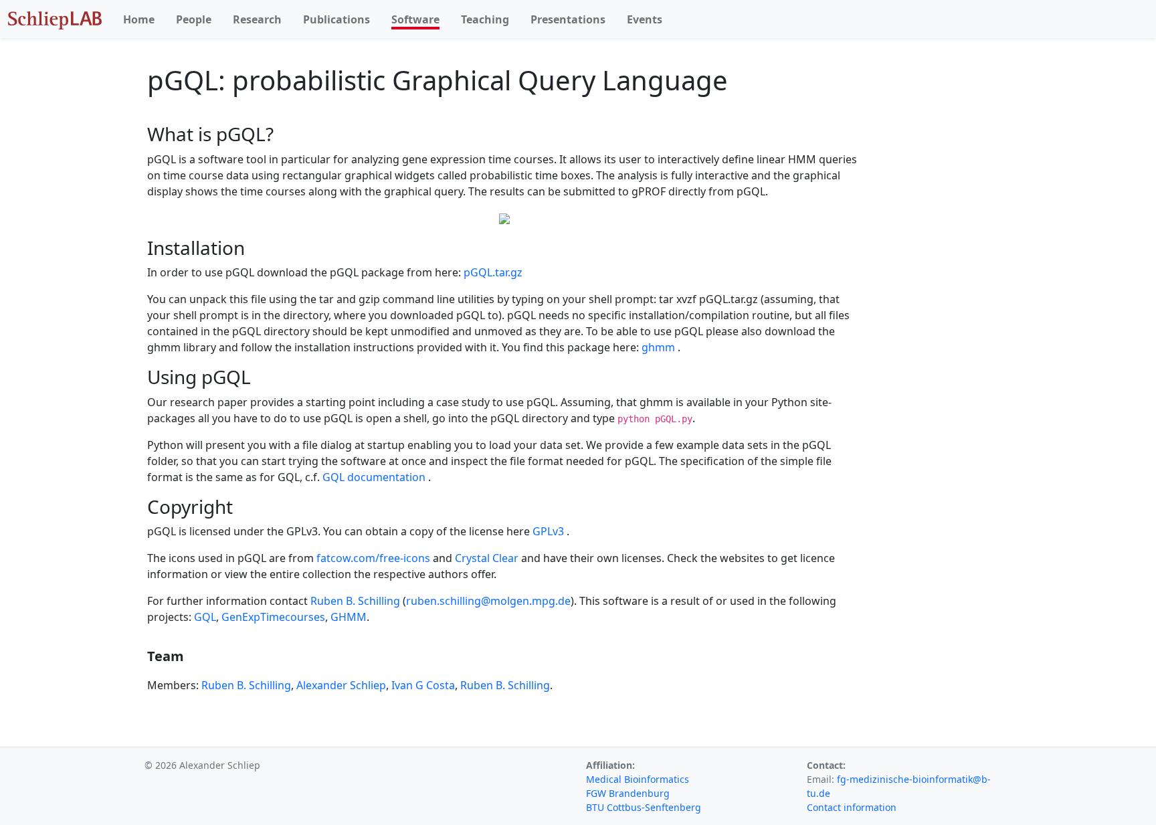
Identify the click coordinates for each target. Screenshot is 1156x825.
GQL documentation (375, 477)
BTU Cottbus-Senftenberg (643, 807)
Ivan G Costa (423, 685)
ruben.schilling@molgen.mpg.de (488, 600)
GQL (205, 617)
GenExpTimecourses (273, 617)
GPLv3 (550, 531)
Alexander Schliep (341, 685)
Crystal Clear (488, 558)
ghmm (660, 347)
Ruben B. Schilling (355, 600)
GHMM (348, 617)
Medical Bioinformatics (637, 779)
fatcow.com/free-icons (374, 558)
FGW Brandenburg (628, 793)
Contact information (851, 807)
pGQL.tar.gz (493, 272)
